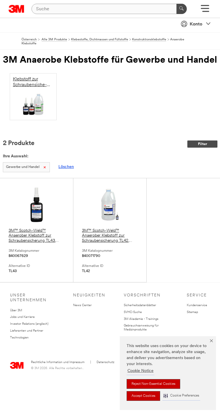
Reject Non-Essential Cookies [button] (153, 384)
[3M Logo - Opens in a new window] (16, 9)
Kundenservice (197, 305)
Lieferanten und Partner (26, 330)
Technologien (19, 337)
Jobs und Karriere (22, 317)
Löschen (66, 167)
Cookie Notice (140, 371)
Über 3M (16, 310)
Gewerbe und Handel (23, 167)
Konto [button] (195, 24)
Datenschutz (105, 362)
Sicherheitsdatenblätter (140, 305)
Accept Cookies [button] (143, 396)
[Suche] (181, 9)
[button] (181, 396)
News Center (82, 305)
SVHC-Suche (133, 312)
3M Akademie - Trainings (141, 319)
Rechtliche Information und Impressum (58, 362)
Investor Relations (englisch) (29, 324)
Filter (202, 144)
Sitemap (192, 312)
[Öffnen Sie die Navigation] (205, 10)
